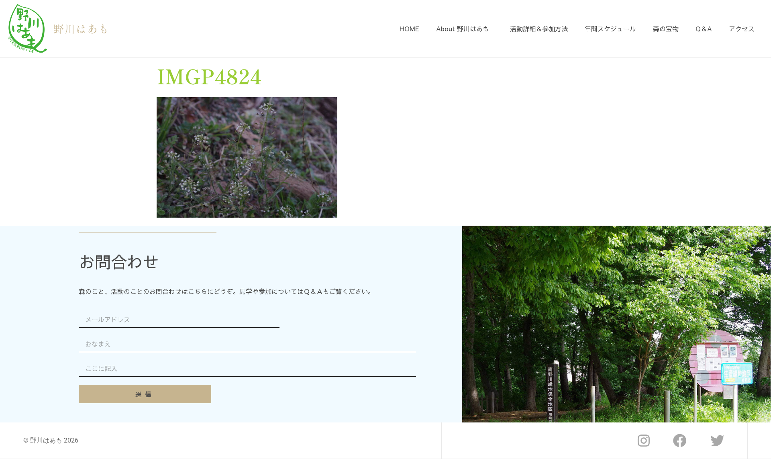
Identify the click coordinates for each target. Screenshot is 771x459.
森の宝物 (666, 28)
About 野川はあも (462, 28)
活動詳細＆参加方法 (539, 28)
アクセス (742, 28)
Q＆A (704, 28)
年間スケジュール (610, 28)
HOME (409, 28)
